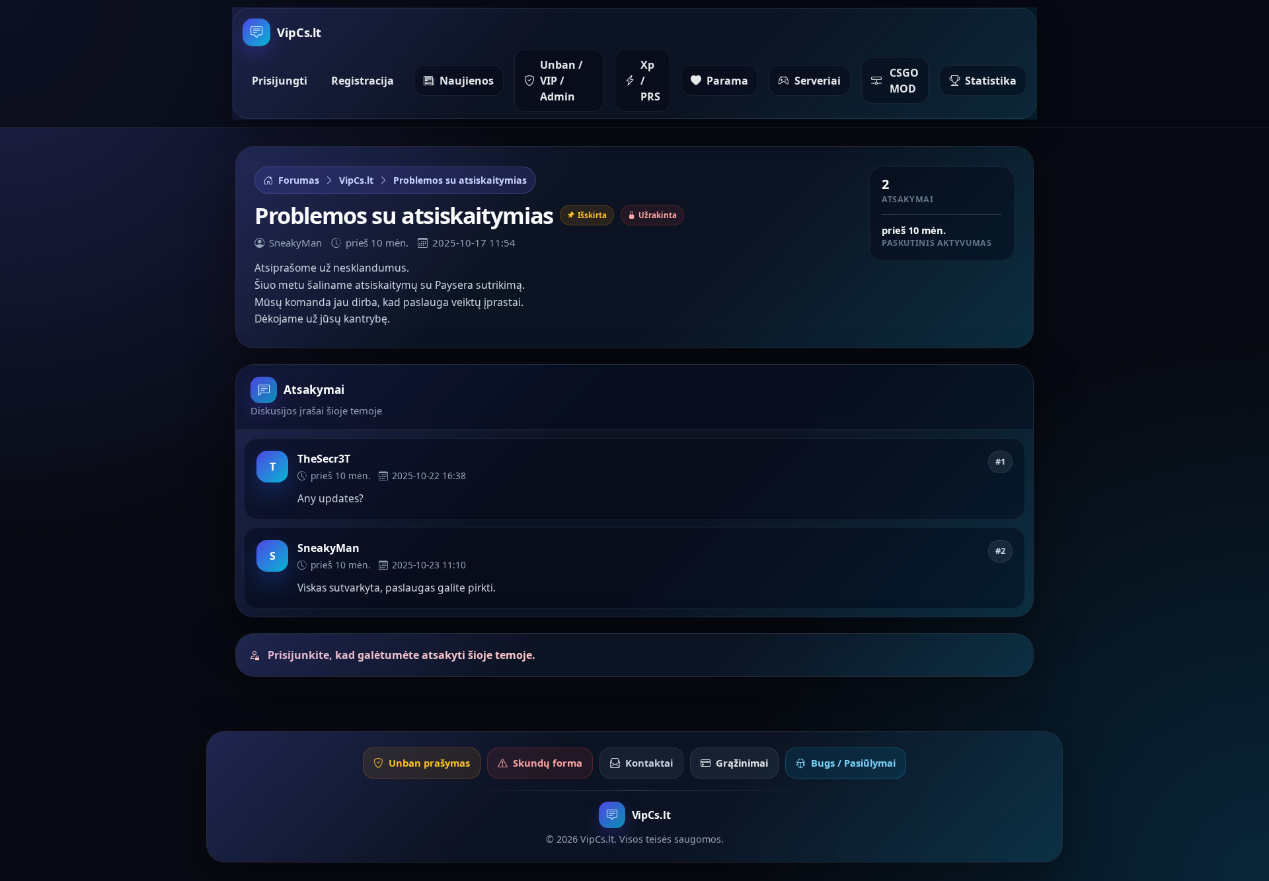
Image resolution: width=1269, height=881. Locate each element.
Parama (727, 80)
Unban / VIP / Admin (561, 80)
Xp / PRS (650, 80)
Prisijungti (279, 80)
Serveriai (817, 80)
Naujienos (467, 80)
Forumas (298, 180)
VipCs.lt (356, 180)
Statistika (991, 80)
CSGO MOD (904, 80)
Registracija (362, 80)
